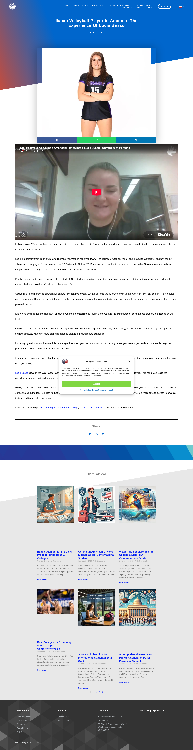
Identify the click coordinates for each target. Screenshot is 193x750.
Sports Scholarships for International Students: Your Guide (95, 657)
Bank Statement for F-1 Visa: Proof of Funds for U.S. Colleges (54, 555)
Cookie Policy (85, 390)
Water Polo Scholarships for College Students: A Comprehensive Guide (136, 555)
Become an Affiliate (118, 5)
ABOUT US (97, 5)
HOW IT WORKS (80, 5)
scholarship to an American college (59, 407)
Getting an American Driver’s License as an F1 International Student (96, 555)
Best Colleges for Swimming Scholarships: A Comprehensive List (54, 645)
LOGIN (149, 7)
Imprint (110, 390)
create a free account (91, 407)
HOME (66, 5)
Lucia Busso (21, 373)
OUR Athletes (142, 5)
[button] (129, 361)
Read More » (42, 579)
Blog (138, 7)
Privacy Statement (99, 390)
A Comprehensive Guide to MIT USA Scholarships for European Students (135, 657)
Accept (96, 384)
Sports (126, 7)
